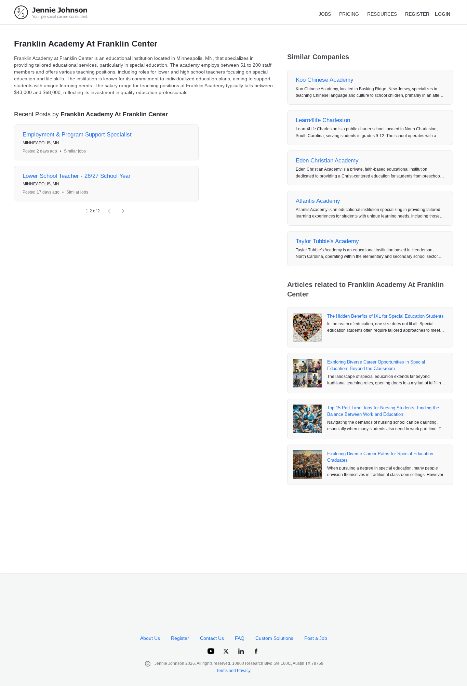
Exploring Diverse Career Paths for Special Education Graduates (380, 457)
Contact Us (212, 638)
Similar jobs (75, 151)
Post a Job (315, 638)
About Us (150, 638)
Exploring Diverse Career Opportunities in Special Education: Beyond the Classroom (376, 365)
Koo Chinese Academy (324, 80)
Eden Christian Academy (327, 160)
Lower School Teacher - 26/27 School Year (77, 176)
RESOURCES (382, 14)
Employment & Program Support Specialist (77, 134)
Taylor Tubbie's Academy (327, 241)
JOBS (325, 14)
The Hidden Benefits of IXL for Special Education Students (385, 316)
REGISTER (417, 14)
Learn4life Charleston (323, 120)
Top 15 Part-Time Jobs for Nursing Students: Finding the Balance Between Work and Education (383, 411)
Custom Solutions (274, 638)
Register (180, 638)
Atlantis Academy (318, 201)
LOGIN (442, 14)
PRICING (349, 14)
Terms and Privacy (233, 670)
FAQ (239, 638)
